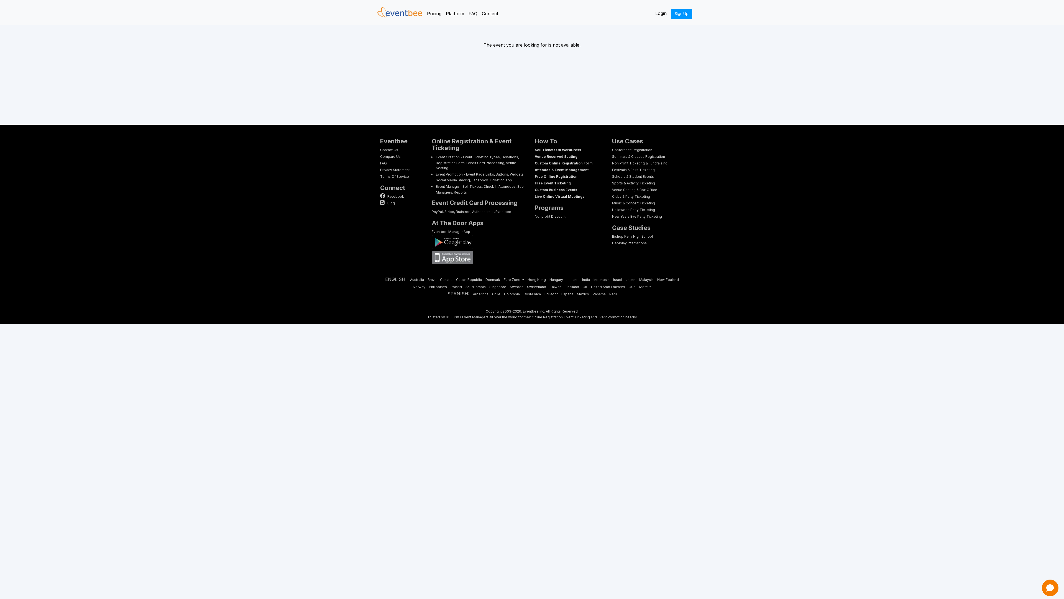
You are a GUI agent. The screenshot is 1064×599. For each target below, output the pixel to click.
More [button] (644, 287)
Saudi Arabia (476, 287)
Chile (496, 294)
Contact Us (389, 150)
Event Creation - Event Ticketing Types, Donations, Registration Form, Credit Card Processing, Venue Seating (477, 162)
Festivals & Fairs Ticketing (633, 170)
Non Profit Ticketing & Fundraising (639, 163)
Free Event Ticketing (553, 183)
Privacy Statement (395, 170)
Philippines (438, 287)
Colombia (512, 294)
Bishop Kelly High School (632, 236)
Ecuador (551, 294)
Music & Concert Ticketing (633, 203)
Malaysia (646, 280)
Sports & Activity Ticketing (633, 183)
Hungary (556, 280)
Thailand (572, 287)
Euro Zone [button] (512, 280)
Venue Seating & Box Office (634, 190)
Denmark (492, 280)
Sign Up (682, 13)
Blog (391, 203)
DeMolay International (630, 243)
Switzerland (536, 287)
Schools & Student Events (633, 176)
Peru (613, 294)
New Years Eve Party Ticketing (637, 216)
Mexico (583, 294)
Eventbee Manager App (451, 232)
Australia (417, 280)
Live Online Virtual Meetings (559, 196)
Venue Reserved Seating (556, 156)
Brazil (432, 280)
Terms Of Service (394, 176)
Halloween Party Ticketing (633, 210)
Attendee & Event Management (562, 170)
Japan (631, 280)
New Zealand (668, 280)
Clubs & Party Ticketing (631, 196)
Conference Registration (632, 150)
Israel (617, 280)
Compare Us (390, 156)
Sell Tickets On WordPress (558, 150)
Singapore (497, 287)
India (586, 280)
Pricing (434, 13)
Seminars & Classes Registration (638, 156)
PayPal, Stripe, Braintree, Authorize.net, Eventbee (471, 212)
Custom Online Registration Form (564, 163)
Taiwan (555, 287)
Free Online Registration (556, 176)
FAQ (473, 13)
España (567, 294)
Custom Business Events (556, 190)
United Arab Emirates (608, 287)
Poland (456, 287)
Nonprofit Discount (550, 216)
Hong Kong (537, 280)
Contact (490, 13)
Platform (455, 13)
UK (585, 287)
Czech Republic (469, 280)
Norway (419, 287)
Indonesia (602, 280)
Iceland (573, 280)
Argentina (480, 294)
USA (632, 287)
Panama (599, 294)
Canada (446, 280)
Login (661, 13)
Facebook (395, 196)
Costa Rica (532, 294)
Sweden (516, 287)
